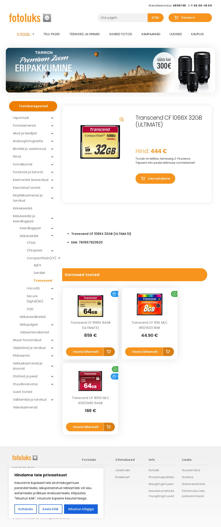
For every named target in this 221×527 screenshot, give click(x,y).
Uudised (176, 34)
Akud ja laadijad (25, 133)
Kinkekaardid (22, 208)
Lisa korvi (109, 351)
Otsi (155, 18)
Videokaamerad (25, 407)
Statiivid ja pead (25, 376)
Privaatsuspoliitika (161, 477)
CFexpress (34, 250)
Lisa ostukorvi (159, 178)
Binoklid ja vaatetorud (29, 149)
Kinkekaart (122, 477)
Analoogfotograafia (28, 141)
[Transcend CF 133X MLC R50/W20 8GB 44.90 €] (149, 306)
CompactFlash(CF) (41, 258)
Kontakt (154, 470)
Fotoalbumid (22, 164)
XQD (30, 309)
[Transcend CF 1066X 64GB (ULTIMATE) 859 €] (90, 306)
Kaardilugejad (30, 228)
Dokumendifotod (193, 484)
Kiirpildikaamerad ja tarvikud (28, 198)
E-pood (24, 34)
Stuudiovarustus (25, 384)
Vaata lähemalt (86, 352)
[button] (122, 120)
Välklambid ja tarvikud (29, 399)
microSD (33, 288)
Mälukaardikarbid (33, 317)
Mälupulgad (29, 324)
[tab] (134, 274)
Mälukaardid (29, 236)
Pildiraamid (21, 355)
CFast (31, 242)
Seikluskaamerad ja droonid (28, 366)
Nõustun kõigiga (81, 509)
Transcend (43, 280)
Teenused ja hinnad (84, 34)
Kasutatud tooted (26, 187)
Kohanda (25, 509)
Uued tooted (22, 392)
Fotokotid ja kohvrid (28, 172)
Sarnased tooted (82, 274)
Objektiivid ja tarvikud (29, 348)
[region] (56, 493)
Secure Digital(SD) (35, 298)
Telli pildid (51, 34)
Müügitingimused (161, 484)
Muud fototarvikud (27, 340)
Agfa (37, 265)
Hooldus (188, 477)
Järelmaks (122, 470)
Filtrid (17, 156)
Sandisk (39, 273)
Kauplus (197, 34)
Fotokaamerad (24, 125)
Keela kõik (50, 509)
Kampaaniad (151, 34)
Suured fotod (120, 34)
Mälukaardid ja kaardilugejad (24, 218)
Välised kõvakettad (34, 332)
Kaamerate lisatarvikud (30, 180)
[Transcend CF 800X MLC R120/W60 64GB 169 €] (90, 381)
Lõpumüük (21, 118)
